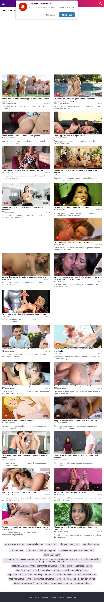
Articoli (29, 598)
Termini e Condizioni (48, 598)
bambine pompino (52, 555)
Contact (61, 598)
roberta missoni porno (69, 544)
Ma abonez (67, 15)
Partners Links (71, 598)
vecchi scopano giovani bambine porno (76, 551)
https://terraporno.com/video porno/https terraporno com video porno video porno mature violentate (52, 574)
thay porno (51, 544)
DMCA (36, 598)
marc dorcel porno (91, 544)
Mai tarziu (50, 15)
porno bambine (16, 551)
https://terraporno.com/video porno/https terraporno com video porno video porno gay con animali (52, 579)
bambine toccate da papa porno (41, 551)
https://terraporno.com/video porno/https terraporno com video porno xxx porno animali (52, 583)
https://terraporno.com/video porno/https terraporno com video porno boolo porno (52, 570)
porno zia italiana (35, 544)
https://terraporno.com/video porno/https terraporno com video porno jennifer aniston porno (52, 566)
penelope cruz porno (14, 544)
